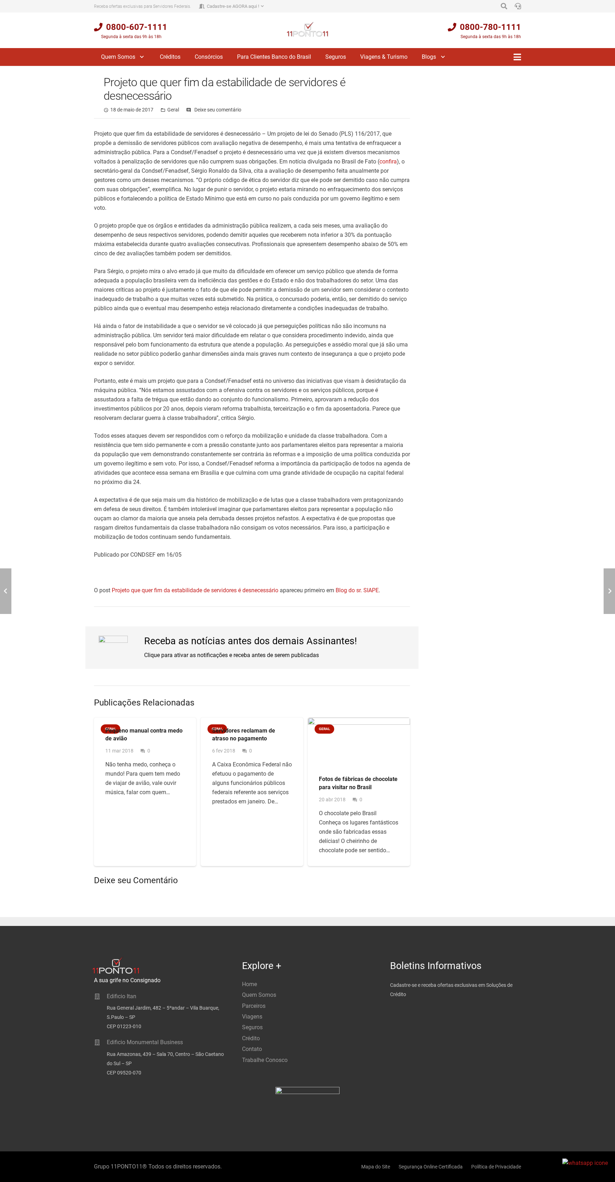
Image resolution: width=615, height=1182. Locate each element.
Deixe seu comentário (217, 110)
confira (388, 161)
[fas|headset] (518, 6)
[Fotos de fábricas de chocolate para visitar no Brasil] (359, 742)
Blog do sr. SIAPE (357, 590)
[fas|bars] (517, 57)
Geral (173, 110)
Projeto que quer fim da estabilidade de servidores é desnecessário (195, 590)
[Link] (308, 29)
